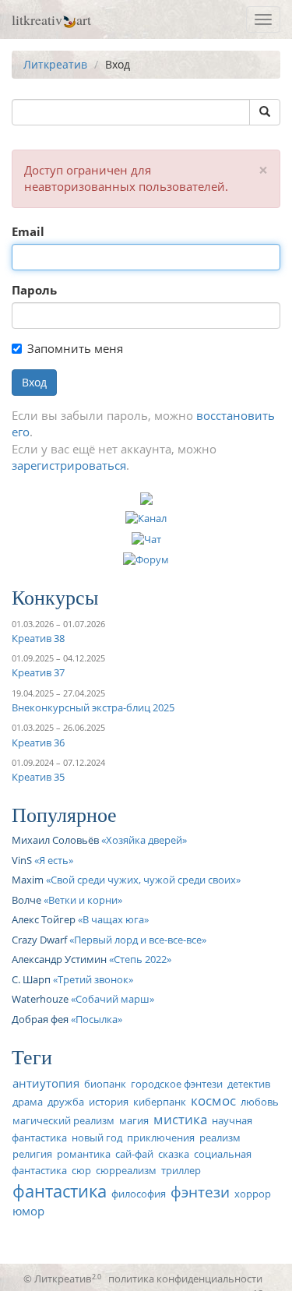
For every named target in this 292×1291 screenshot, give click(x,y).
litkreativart (51, 19)
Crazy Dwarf (39, 940)
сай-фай (134, 1154)
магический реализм (63, 1120)
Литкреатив (55, 64)
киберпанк (159, 1102)
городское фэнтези (177, 1084)
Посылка (97, 1019)
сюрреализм (126, 1170)
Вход (34, 382)
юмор (28, 1211)
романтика (84, 1154)
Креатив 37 (38, 672)
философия (138, 1194)
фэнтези (200, 1191)
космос (213, 1100)
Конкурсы (55, 597)
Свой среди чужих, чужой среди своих (143, 880)
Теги (32, 1056)
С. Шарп (31, 979)
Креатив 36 (38, 742)
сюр (81, 1170)
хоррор (252, 1194)
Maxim (28, 880)
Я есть (54, 860)
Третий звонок (93, 979)
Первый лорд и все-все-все (138, 940)
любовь (260, 1102)
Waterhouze (40, 999)
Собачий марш (113, 999)
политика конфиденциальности (185, 1279)
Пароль (34, 290)
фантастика (59, 1191)
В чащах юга (113, 919)
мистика (180, 1119)
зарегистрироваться (69, 465)
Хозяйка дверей (144, 840)
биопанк (105, 1084)
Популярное (64, 814)
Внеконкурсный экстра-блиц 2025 (93, 707)
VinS (22, 860)
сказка (173, 1154)
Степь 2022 (140, 959)
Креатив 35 (38, 777)
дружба (65, 1102)
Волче (26, 900)
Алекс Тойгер (44, 919)
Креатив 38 (38, 638)
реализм (220, 1138)
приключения (161, 1138)
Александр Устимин (59, 959)
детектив (248, 1084)
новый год (97, 1138)
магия (134, 1120)
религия (32, 1154)
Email (28, 231)
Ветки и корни (83, 900)
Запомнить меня (75, 348)
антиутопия (45, 1083)
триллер (181, 1170)
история (108, 1102)
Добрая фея (40, 1019)
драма (27, 1102)
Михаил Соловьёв (55, 840)
